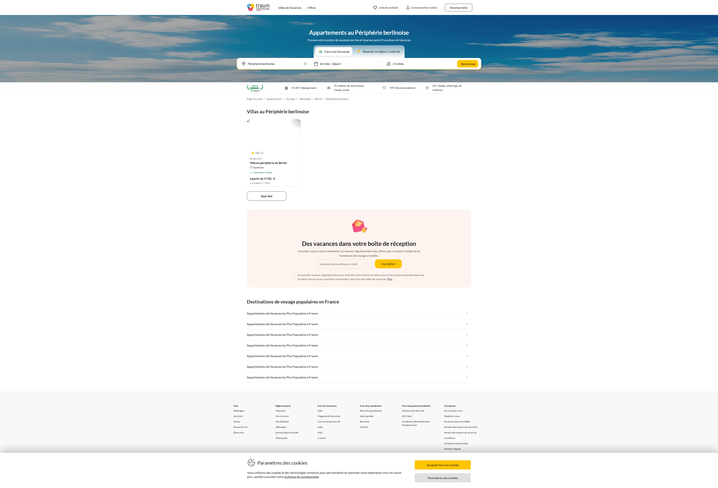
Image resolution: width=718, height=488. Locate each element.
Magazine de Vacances (329, 416)
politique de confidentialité (301, 476)
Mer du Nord (282, 416)
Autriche (238, 416)
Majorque (281, 410)
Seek (320, 410)
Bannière (364, 421)
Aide (320, 427)
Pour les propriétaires (371, 410)
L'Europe (290, 98)
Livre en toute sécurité (329, 421)
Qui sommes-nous (453, 410)
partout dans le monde (287, 432)
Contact (322, 438)
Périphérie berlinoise (337, 98)
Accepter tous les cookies (443, 465)
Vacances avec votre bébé (457, 421)
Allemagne (305, 98)
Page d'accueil (255, 98)
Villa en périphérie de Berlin (268, 163)
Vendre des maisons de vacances (460, 432)
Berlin (318, 98)
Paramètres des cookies (443, 478)
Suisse (237, 421)
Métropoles (281, 438)
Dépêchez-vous (452, 416)
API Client (407, 416)
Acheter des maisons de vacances (460, 427)
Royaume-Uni (241, 427)
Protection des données (456, 443)
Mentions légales (452, 448)
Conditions (449, 438)
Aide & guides (367, 416)
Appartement (274, 98)
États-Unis (239, 432)
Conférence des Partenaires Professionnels (416, 423)
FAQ (320, 432)
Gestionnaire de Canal (413, 410)
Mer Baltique (282, 421)
